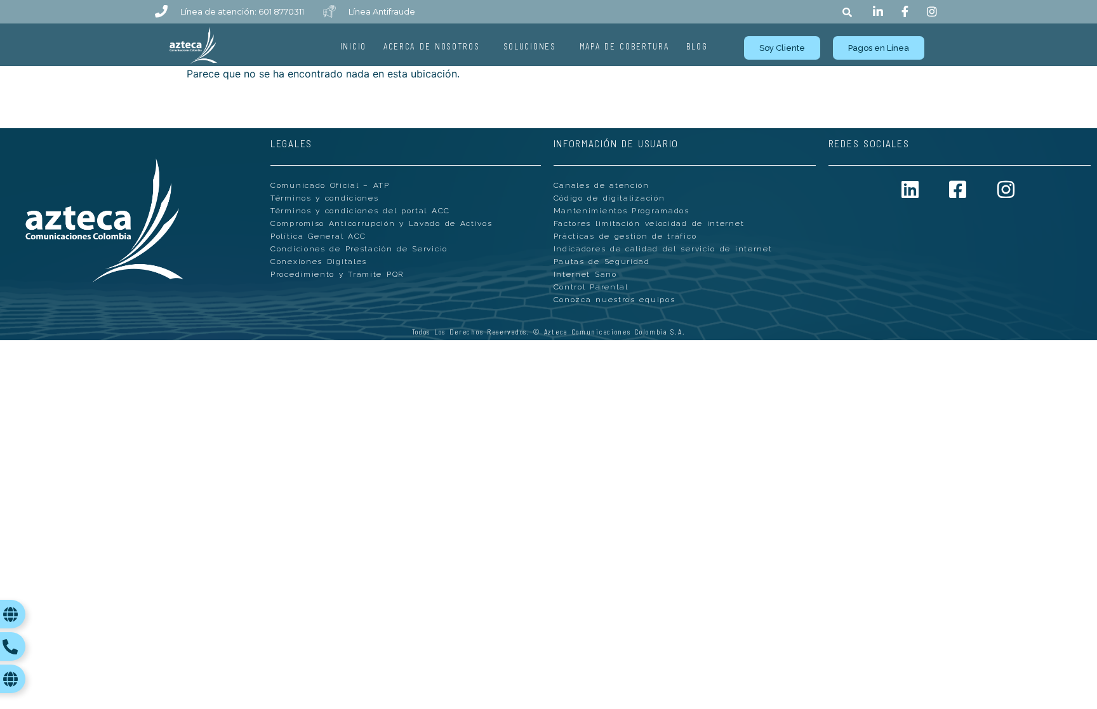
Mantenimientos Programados (621, 210)
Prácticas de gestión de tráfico (625, 236)
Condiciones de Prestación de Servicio (359, 248)
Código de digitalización (609, 198)
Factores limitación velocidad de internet (649, 223)
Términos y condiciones (324, 198)
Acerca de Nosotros (431, 46)
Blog (697, 46)
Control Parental (591, 286)
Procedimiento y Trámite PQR (337, 274)
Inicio (353, 46)
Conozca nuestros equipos (614, 299)
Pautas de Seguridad (602, 261)
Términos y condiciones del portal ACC (360, 210)
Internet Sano (585, 274)
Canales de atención (601, 185)
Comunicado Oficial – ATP (330, 185)
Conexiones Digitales (318, 261)
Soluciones (529, 46)
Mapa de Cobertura (624, 46)
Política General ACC (318, 236)
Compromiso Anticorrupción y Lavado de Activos (381, 223)
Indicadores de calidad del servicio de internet (663, 248)
